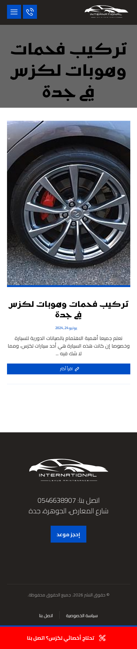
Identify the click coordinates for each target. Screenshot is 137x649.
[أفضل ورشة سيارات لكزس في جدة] (106, 12)
